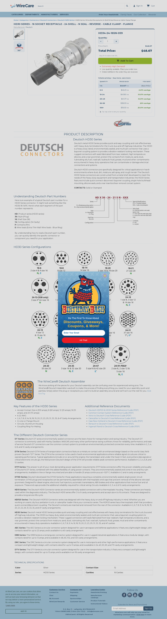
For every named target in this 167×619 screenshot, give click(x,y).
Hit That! (83, 340)
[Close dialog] (105, 276)
